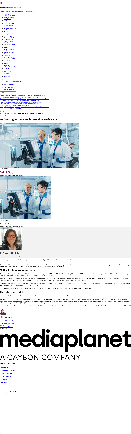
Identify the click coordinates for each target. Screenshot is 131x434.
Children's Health (8, 41)
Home (1, 113)
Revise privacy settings (12, 393)
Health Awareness (16, 11)
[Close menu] (0, 110)
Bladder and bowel (9, 46)
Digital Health (7, 14)
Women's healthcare (9, 17)
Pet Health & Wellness (10, 28)
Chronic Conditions (9, 15)
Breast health (7, 33)
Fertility (6, 31)
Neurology (7, 55)
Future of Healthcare (9, 57)
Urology (6, 79)
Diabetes (6, 47)
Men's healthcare (8, 25)
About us (6, 26)
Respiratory (7, 70)
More (5, 20)
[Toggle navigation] (33, 11)
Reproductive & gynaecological (12, 81)
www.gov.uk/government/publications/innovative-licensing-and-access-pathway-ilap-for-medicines (54, 306)
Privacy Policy (3, 393)
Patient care (7, 65)
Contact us (7, 86)
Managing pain (8, 36)
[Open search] (0, 94)
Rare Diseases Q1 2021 (6, 327)
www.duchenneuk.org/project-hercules (105, 306)
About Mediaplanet (9, 87)
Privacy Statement (9, 89)
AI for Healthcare (8, 39)
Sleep (5, 54)
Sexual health (7, 76)
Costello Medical (8, 320)
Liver (5, 75)
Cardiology (7, 34)
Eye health (7, 78)
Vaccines (6, 73)
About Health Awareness (7, 370)
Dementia (6, 62)
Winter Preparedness (9, 23)
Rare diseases (7, 19)
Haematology (7, 68)
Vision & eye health (9, 38)
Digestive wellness (9, 84)
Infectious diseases (9, 83)
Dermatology (7, 42)
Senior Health (7, 71)
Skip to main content (6, 1)
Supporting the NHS (9, 58)
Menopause (7, 60)
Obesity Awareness (9, 52)
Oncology (6, 63)
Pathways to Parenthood (10, 67)
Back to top (3, 382)
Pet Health (6, 30)
